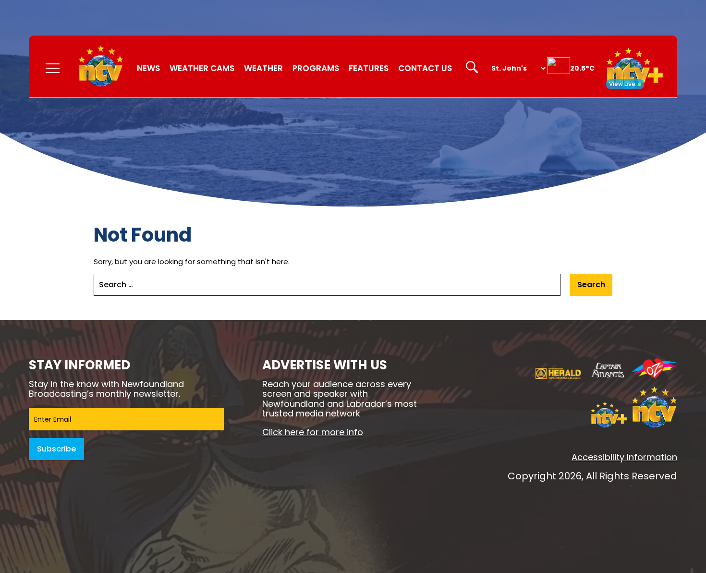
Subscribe (56, 448)
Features (369, 68)
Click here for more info (312, 432)
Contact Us (425, 68)
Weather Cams (202, 68)
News (148, 68)
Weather (263, 68)
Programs (315, 68)
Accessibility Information (624, 457)
